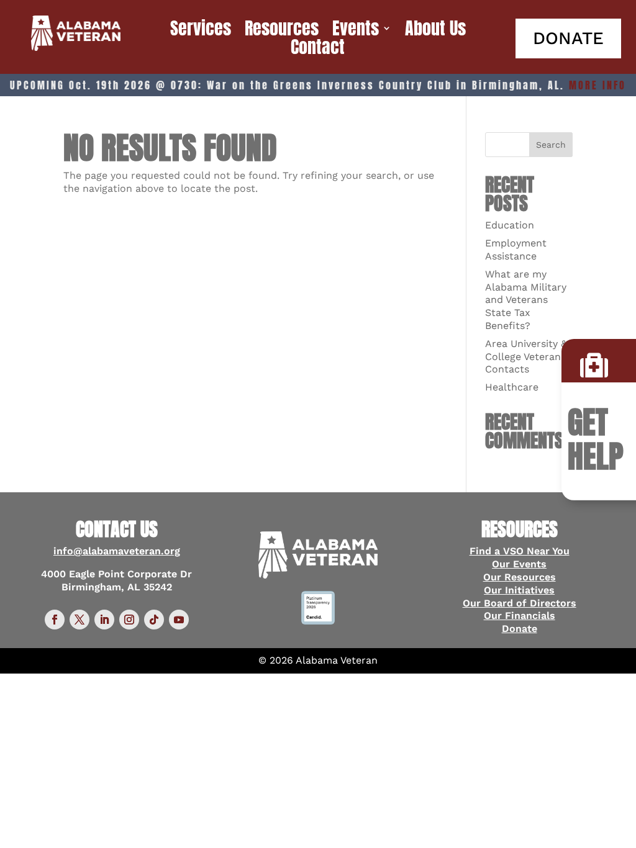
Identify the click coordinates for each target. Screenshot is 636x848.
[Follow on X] (79, 619)
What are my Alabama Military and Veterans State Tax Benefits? (525, 300)
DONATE (568, 38)
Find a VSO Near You (520, 551)
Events (355, 30)
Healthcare (511, 387)
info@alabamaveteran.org (116, 551)
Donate (519, 628)
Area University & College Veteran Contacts (526, 357)
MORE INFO (597, 85)
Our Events (519, 564)
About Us (435, 30)
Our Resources (519, 577)
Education (509, 225)
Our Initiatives (519, 590)
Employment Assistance (516, 249)
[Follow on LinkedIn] (104, 619)
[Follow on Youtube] (179, 619)
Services (200, 30)
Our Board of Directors (519, 603)
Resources (282, 30)
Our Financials (519, 615)
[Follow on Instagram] (129, 619)
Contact (318, 49)
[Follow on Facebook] (55, 619)
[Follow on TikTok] (154, 619)
